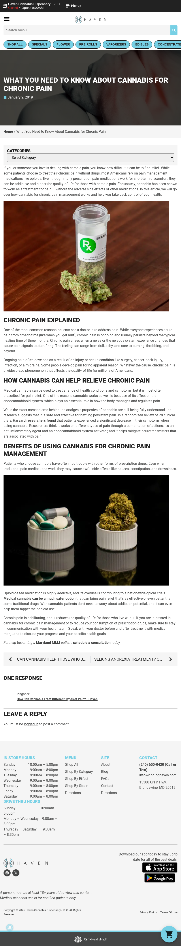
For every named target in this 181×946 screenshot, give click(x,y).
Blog (104, 772)
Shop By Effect (76, 779)
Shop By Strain (76, 786)
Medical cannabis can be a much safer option (39, 598)
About (105, 764)
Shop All (71, 764)
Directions (73, 793)
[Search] (173, 30)
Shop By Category (79, 772)
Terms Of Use (168, 912)
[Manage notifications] (9, 927)
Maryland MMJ (48, 643)
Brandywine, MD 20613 (157, 787)
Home (8, 131)
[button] (42, 6)
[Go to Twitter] (15, 872)
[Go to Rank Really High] (90, 939)
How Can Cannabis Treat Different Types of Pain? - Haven (57, 699)
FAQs (105, 779)
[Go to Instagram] (7, 872)
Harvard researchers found (34, 420)
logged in (31, 724)
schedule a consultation (91, 643)
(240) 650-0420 (151, 764)
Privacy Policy (148, 912)
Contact (107, 786)
